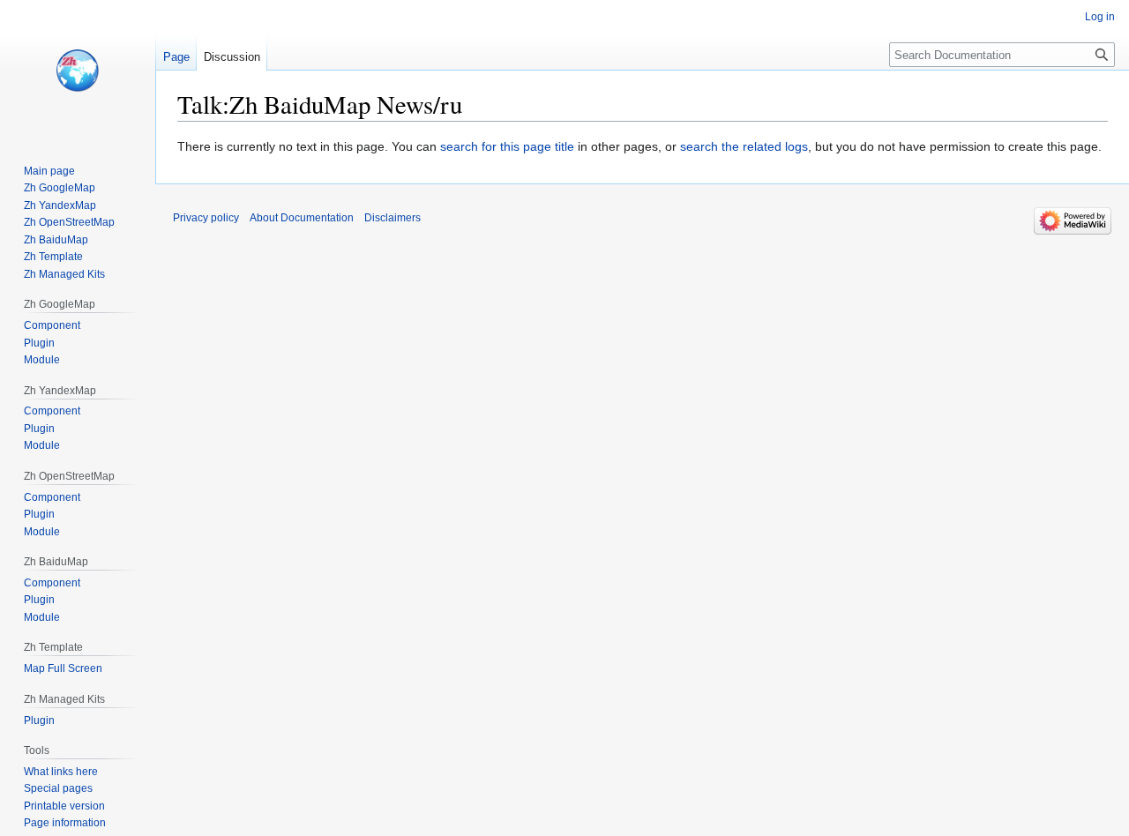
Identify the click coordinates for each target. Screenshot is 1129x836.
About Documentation (302, 218)
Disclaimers (392, 218)
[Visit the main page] (77, 70)
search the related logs (744, 146)
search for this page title (507, 146)
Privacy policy (206, 218)
